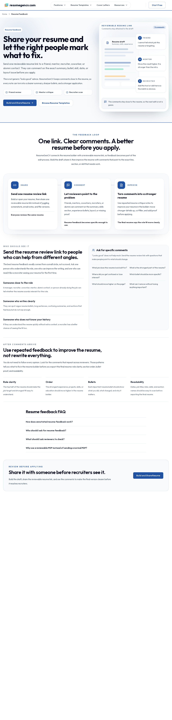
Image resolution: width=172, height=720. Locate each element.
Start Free (157, 5)
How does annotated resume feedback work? (49, 421)
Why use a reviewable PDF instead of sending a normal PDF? (56, 448)
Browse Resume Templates (56, 103)
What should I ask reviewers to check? (45, 439)
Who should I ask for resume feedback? (46, 430)
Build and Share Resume (18, 102)
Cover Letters (103, 5)
